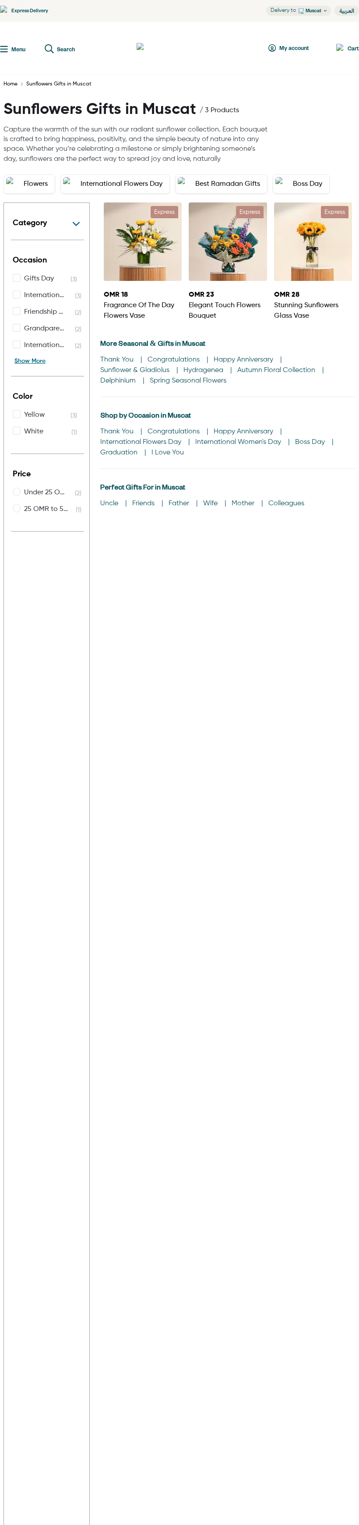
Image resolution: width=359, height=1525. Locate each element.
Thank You (117, 359)
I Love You (167, 452)
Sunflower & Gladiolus (135, 370)
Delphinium (118, 380)
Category (30, 223)
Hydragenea (204, 370)
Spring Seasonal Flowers (188, 380)
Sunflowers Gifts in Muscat (59, 84)
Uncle (110, 503)
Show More (30, 361)
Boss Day (311, 442)
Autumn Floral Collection (277, 370)
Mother (244, 503)
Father (180, 503)
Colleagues (286, 503)
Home (11, 84)
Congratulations (174, 359)
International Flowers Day (141, 442)
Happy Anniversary (244, 359)
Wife (211, 503)
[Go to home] (169, 48)
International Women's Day (239, 442)
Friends (144, 503)
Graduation (119, 452)
